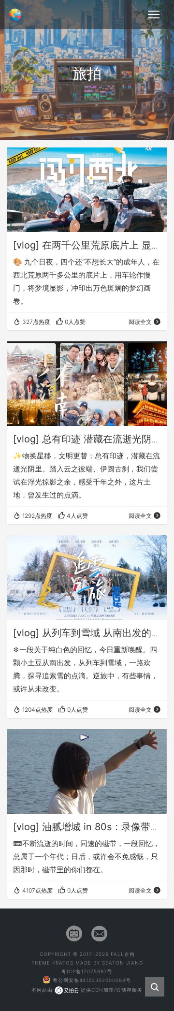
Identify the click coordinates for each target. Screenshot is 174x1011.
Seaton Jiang (122, 963)
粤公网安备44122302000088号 (92, 980)
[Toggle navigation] (153, 14)
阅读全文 (140, 321)
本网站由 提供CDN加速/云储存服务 (87, 990)
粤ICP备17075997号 (87, 971)
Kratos (62, 963)
